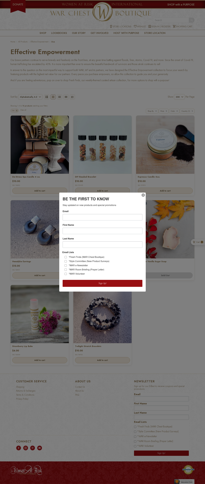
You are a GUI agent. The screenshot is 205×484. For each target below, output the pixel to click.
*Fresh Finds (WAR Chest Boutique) (86, 257)
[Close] (143, 195)
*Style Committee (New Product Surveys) (89, 261)
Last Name (68, 238)
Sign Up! (103, 283)
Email (65, 211)
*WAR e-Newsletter (78, 265)
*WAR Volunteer (77, 273)
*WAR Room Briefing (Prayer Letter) (86, 269)
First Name (68, 225)
